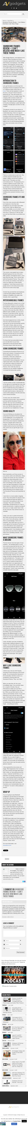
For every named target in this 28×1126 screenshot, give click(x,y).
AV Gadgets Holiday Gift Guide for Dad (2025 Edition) (18, 1052)
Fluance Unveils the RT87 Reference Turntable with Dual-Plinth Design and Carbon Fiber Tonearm (13, 1000)
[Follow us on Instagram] (14, 8)
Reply (25, 917)
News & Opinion (5, 1059)
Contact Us (16, 1111)
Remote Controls (5, 1048)
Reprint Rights (13, 1112)
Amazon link (16, 962)
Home (4, 20)
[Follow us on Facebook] (12, 8)
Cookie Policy (17, 1121)
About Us (6, 1111)
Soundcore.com (7, 845)
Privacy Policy (7, 1112)
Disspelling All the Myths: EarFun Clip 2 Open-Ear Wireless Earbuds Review (13, 1010)
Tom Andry (22, 29)
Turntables (4, 1005)
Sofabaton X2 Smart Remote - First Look (17, 1081)
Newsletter (20, 1111)
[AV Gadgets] (14, 3)
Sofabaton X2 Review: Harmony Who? (17, 1044)
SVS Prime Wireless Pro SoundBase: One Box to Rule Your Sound (18, 1074)
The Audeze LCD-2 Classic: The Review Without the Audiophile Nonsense (13, 1020)
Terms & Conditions (20, 1112)
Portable (4, 1015)
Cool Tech (10, 20)
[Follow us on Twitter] (16, 8)
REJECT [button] (14, 1124)
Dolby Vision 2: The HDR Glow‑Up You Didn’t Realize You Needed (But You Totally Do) (18, 1064)
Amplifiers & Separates (6, 1078)
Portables (4, 1024)
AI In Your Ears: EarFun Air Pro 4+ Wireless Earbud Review (18, 1028)
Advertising (10, 1111)
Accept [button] (24, 1121)
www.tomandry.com (8, 879)
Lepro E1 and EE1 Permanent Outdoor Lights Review (17, 1036)
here (4, 91)
